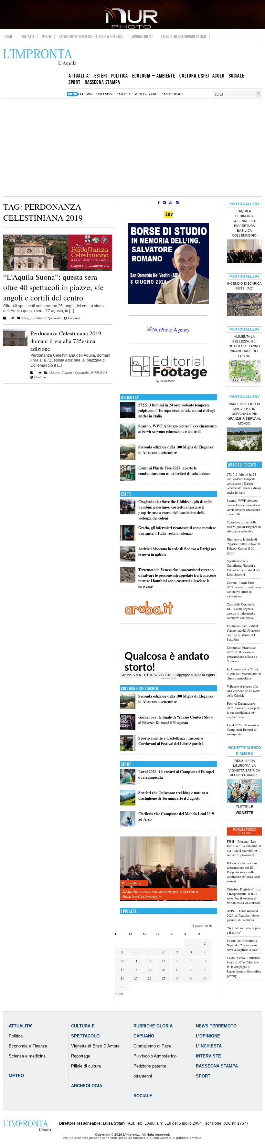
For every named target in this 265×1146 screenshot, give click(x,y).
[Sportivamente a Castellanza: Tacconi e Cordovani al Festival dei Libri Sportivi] (127, 749)
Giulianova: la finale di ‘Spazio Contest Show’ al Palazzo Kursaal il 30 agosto (176, 719)
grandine (106, 94)
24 (122, 978)
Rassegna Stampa (217, 1066)
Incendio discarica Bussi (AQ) (244, 286)
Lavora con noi (142, 36)
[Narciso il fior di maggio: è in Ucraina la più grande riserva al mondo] (244, 439)
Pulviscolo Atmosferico (154, 1056)
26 (149, 978)
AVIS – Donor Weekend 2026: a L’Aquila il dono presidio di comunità (243, 915)
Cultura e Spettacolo (47, 318)
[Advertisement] (132, 147)
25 (135, 978)
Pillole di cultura (86, 1066)
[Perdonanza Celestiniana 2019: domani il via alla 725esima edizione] (15, 345)
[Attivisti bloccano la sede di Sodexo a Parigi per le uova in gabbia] (127, 560)
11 (135, 961)
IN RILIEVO (98, 372)
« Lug (119, 993)
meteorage (173, 94)
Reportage (80, 1056)
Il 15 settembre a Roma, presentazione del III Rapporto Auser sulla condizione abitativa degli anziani (243, 872)
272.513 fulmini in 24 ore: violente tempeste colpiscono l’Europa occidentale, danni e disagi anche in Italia (176, 410)
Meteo (46, 36)
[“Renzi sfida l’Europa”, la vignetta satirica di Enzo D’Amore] (244, 791)
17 (122, 969)
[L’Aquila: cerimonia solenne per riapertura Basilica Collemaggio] (168, 868)
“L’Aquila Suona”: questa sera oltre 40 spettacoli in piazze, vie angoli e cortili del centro (53, 287)
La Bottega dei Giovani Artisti (183, 36)
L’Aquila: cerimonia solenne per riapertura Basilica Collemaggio (160, 893)
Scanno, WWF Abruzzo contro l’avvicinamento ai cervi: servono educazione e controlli (177, 428)
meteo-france (146, 94)
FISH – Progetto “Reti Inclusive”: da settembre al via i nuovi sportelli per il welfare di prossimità (244, 848)
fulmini (86, 94)
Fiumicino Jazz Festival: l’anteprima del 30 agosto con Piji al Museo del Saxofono (243, 633)
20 (163, 969)
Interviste (208, 1056)
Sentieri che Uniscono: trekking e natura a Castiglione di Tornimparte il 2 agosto (173, 795)
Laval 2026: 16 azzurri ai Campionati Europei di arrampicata (243, 729)
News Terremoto (216, 1026)
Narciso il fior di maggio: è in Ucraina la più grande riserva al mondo (244, 413)
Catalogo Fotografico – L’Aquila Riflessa (90, 36)
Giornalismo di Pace (152, 1046)
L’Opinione (208, 1036)
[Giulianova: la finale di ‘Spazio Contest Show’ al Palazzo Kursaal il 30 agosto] (127, 728)
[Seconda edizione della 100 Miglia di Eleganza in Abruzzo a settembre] (127, 458)
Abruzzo (27, 318)
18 (135, 969)
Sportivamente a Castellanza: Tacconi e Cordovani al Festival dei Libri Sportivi (170, 740)
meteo (124, 94)
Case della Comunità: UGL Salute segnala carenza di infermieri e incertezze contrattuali (241, 611)
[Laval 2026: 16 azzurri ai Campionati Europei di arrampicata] (127, 783)
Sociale (142, 1095)
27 (163, 978)
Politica (16, 1036)
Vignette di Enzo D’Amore (95, 1046)
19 (149, 969)
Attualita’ (20, 1026)
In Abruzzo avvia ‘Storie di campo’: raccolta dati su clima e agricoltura (244, 673)
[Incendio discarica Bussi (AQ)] (244, 305)
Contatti (27, 36)
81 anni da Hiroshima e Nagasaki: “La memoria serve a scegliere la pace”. (243, 945)
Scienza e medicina (27, 1056)
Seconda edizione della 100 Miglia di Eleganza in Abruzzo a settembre (175, 449)
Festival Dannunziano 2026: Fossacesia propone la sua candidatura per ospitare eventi (243, 710)
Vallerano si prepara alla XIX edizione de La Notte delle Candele (243, 691)
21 (177, 969)
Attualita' (130, 397)
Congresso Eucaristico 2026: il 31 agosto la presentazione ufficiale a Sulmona (242, 654)
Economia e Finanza (28, 1046)
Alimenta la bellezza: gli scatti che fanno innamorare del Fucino (244, 346)
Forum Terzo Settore (245, 831)
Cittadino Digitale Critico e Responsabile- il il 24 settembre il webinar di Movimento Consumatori (243, 896)
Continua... (75, 318)
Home (9, 36)
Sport (126, 764)
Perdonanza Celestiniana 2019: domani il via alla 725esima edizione (66, 340)
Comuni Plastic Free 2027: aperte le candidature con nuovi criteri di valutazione (174, 470)
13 (163, 961)
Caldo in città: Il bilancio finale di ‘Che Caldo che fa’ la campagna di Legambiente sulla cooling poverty (244, 966)
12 (149, 961)
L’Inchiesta (209, 1046)
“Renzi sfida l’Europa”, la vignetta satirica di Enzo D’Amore (244, 768)
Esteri (126, 494)
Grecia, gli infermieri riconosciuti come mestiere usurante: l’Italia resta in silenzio (177, 530)
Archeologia (86, 1085)
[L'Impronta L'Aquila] (40, 57)
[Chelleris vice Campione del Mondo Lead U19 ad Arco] (127, 825)
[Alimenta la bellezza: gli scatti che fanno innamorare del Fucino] (244, 372)
